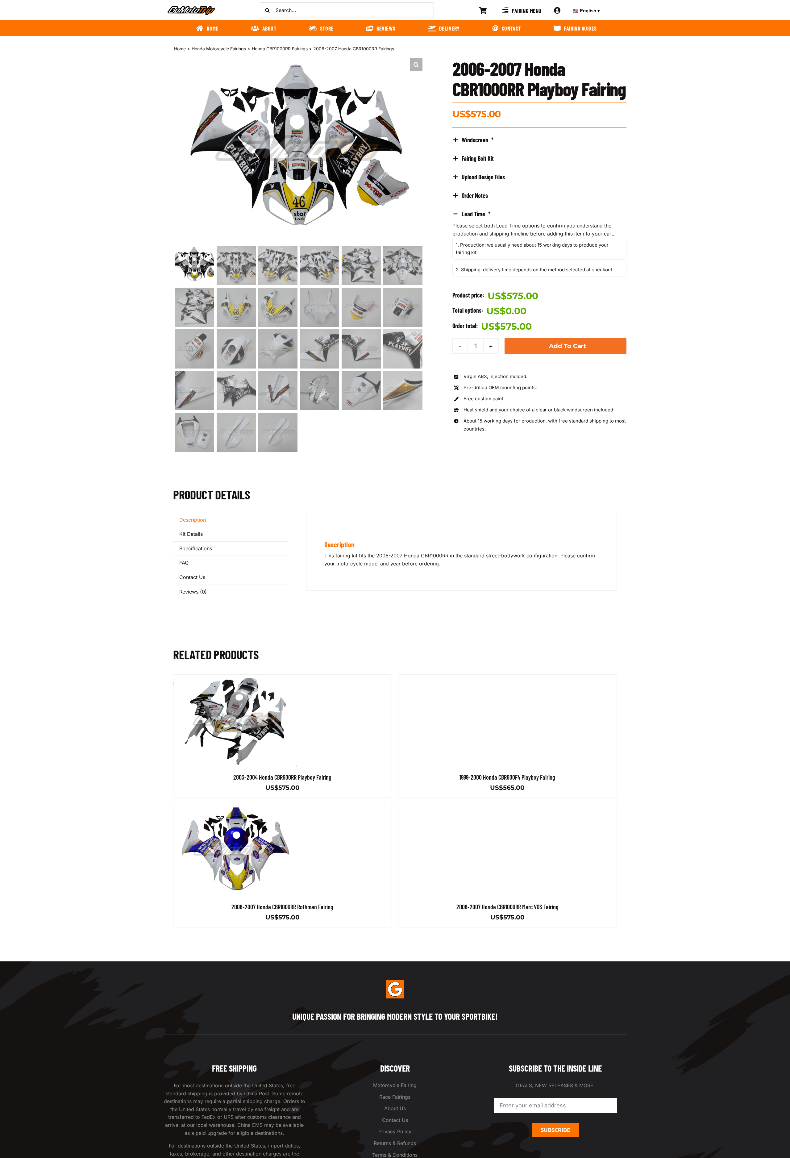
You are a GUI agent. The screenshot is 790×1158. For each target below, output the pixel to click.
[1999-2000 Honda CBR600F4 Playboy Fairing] (460, 678)
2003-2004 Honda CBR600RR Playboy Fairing (283, 777)
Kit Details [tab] (191, 534)
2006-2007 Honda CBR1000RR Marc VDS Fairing (507, 906)
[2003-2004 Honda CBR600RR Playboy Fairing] (235, 678)
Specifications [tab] (195, 548)
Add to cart (567, 346)
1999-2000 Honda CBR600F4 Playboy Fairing (507, 777)
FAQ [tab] (184, 563)
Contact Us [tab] (192, 577)
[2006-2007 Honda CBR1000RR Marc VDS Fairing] (460, 808)
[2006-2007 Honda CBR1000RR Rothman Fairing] (235, 808)
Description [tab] (192, 520)
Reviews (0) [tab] (193, 592)
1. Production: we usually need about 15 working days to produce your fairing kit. (532, 248)
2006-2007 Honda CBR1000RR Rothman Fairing (283, 906)
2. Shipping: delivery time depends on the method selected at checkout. (534, 270)
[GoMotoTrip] (191, 8)
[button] (416, 64)
